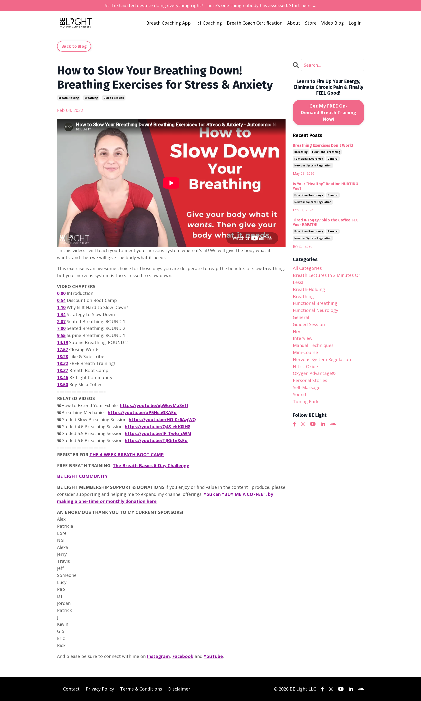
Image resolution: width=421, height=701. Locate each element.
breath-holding (68, 98)
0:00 (61, 293)
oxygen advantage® (314, 373)
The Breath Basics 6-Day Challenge (151, 465)
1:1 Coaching (209, 23)
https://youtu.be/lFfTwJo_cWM (158, 433)
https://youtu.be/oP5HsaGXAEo (142, 412)
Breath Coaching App (168, 23)
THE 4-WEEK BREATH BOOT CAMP (126, 454)
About (293, 23)
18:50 (62, 384)
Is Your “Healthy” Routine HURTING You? (325, 186)
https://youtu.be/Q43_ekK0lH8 (157, 426)
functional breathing (326, 152)
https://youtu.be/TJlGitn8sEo (156, 440)
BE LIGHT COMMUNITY (82, 476)
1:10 (61, 307)
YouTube (213, 656)
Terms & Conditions (141, 689)
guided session (114, 98)
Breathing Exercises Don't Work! (323, 145)
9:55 (61, 335)
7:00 (61, 328)
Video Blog (332, 23)
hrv (296, 331)
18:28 (62, 356)
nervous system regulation (312, 165)
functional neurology (308, 158)
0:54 (61, 300)
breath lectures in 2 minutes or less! (326, 278)
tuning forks (307, 401)
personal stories (310, 380)
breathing (91, 98)
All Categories (307, 268)
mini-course (305, 352)
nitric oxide (305, 366)
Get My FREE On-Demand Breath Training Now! (328, 112)
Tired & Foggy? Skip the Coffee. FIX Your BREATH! (325, 222)
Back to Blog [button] (74, 46)
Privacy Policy (100, 689)
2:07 (61, 321)
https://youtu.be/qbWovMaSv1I (154, 405)
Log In (355, 23)
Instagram (158, 656)
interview (302, 338)
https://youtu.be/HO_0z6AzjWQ (162, 419)
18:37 (62, 370)
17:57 (62, 349)
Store (310, 23)
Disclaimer (179, 689)
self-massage (306, 387)
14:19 (62, 342)
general (332, 158)
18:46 (62, 377)
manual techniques (313, 345)
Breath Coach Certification (254, 23)
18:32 (62, 363)
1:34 (61, 314)
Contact (71, 689)
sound (299, 394)
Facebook (182, 656)
